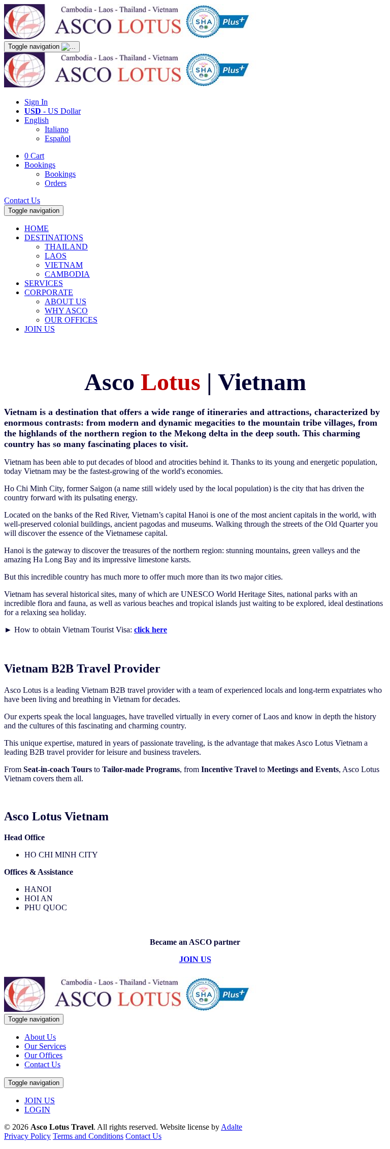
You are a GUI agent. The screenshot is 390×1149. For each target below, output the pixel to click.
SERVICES (43, 283)
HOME (36, 228)
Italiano (57, 129)
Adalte (231, 1127)
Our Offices (43, 1055)
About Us (40, 1037)
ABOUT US (65, 301)
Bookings (39, 165)
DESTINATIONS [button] (53, 237)
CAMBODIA (67, 274)
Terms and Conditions (88, 1136)
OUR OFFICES (71, 319)
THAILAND (66, 246)
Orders (56, 183)
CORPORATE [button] (48, 292)
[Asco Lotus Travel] (131, 36)
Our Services (45, 1046)
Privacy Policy (27, 1136)
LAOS (56, 255)
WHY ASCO (66, 310)
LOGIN (37, 1109)
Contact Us (22, 200)
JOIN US (39, 329)
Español (58, 138)
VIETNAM (64, 265)
